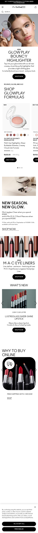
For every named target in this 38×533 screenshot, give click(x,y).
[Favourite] (36, 135)
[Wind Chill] (17, 135)
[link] (19, 379)
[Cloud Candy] (14, 135)
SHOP (9, 398)
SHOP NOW (19, 76)
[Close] (35, 507)
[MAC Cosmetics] (19, 7)
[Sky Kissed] (7, 135)
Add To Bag (10, 160)
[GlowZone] (24, 135)
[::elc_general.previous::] (5, 135)
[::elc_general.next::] (28, 135)
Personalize (19, 529)
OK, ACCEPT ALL (19, 523)
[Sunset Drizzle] (11, 135)
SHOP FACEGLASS (19, 337)
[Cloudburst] (21, 135)
